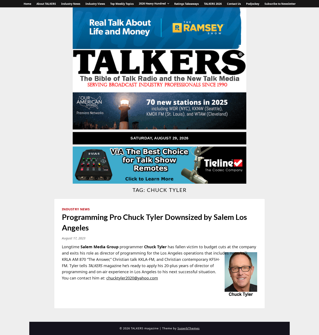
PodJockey (252, 4)
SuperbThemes (189, 328)
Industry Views (95, 4)
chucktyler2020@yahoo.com (132, 278)
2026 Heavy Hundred (152, 3)
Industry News (70, 4)
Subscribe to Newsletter (280, 4)
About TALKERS (46, 4)
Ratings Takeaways (186, 4)
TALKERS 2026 (213, 4)
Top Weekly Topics (122, 4)
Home (27, 4)
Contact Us (234, 4)
